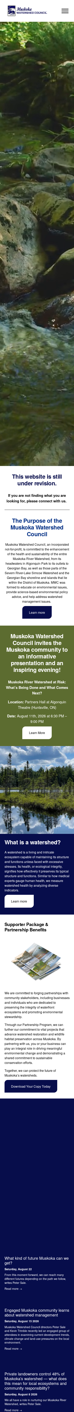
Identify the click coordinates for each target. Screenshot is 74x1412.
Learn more (37, 612)
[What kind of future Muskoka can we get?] (37, 1251)
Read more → (13, 1289)
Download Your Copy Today (31, 1086)
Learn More (37, 732)
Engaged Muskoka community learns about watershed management (37, 1312)
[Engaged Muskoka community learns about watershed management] (37, 1301)
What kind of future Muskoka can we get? (37, 1260)
